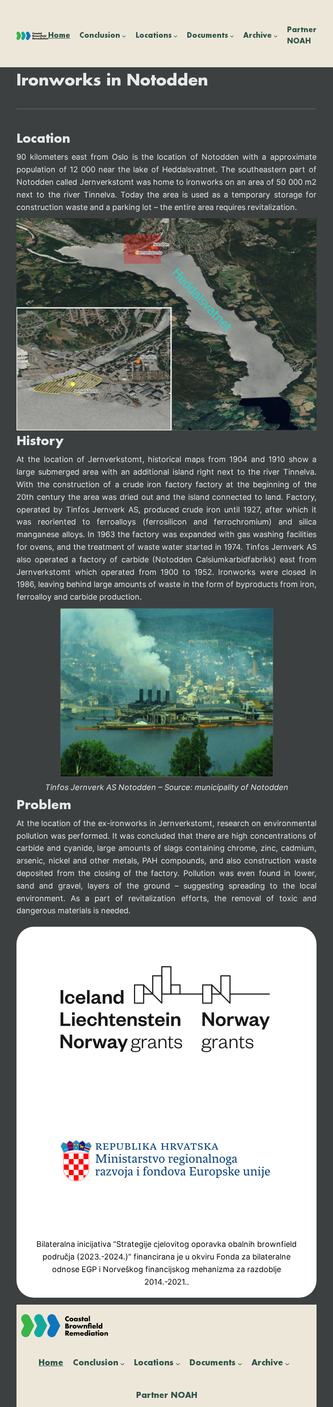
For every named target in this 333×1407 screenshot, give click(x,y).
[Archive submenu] (276, 36)
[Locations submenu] (175, 36)
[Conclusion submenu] (124, 36)
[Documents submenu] (232, 36)
